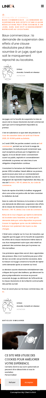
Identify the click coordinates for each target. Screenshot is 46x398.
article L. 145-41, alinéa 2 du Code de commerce (22, 210)
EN (38, 6)
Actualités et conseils (15, 17)
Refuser (12, 382)
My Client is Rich (28, 392)
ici (3, 292)
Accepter (29, 382)
